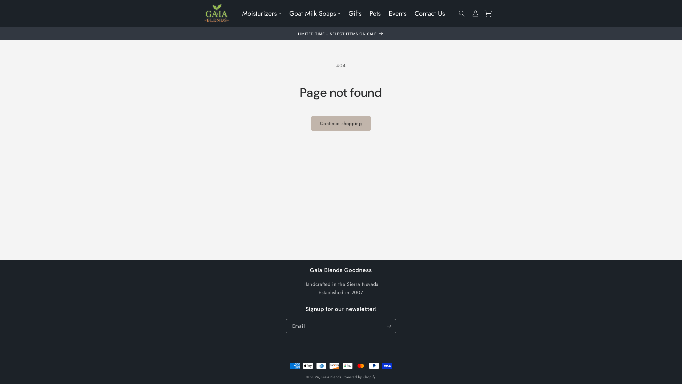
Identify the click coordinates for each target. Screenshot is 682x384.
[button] (462, 13)
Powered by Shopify (359, 376)
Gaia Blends (331, 376)
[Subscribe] (389, 326)
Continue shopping (341, 123)
